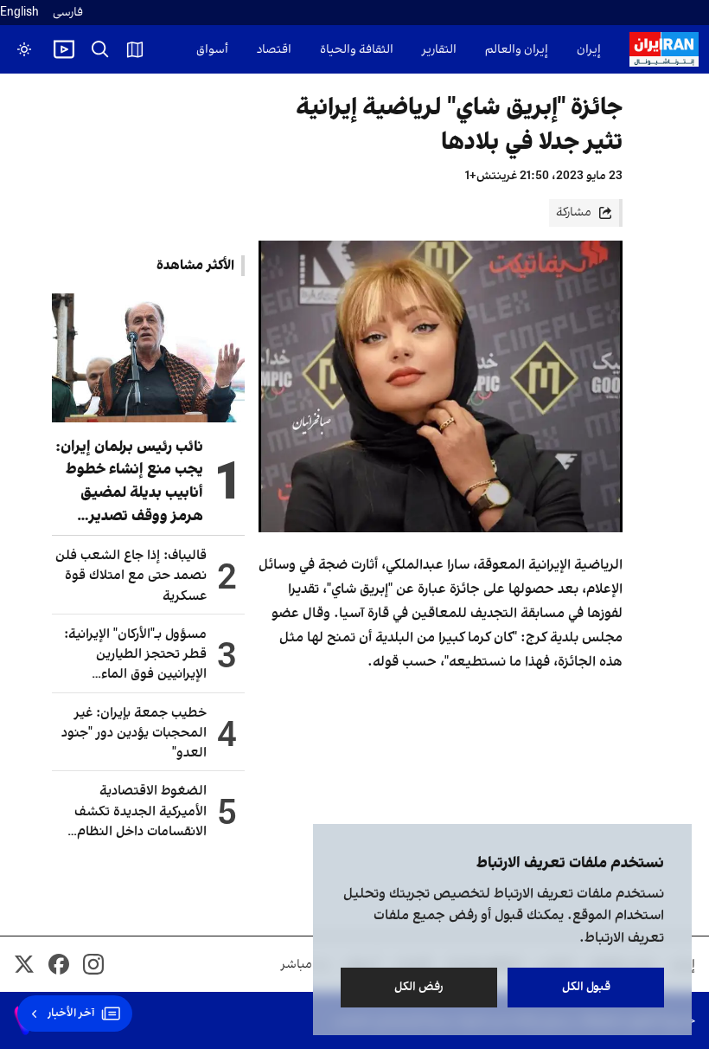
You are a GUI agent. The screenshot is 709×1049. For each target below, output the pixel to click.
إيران (589, 50)
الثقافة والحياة (356, 50)
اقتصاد (274, 50)
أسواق (212, 50)
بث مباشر (305, 965)
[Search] (100, 49)
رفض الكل (419, 987)
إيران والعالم (516, 50)
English (19, 12)
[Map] (135, 49)
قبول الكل (586, 987)
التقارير (439, 50)
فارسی (68, 12)
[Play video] (64, 49)
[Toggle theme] (24, 49)
